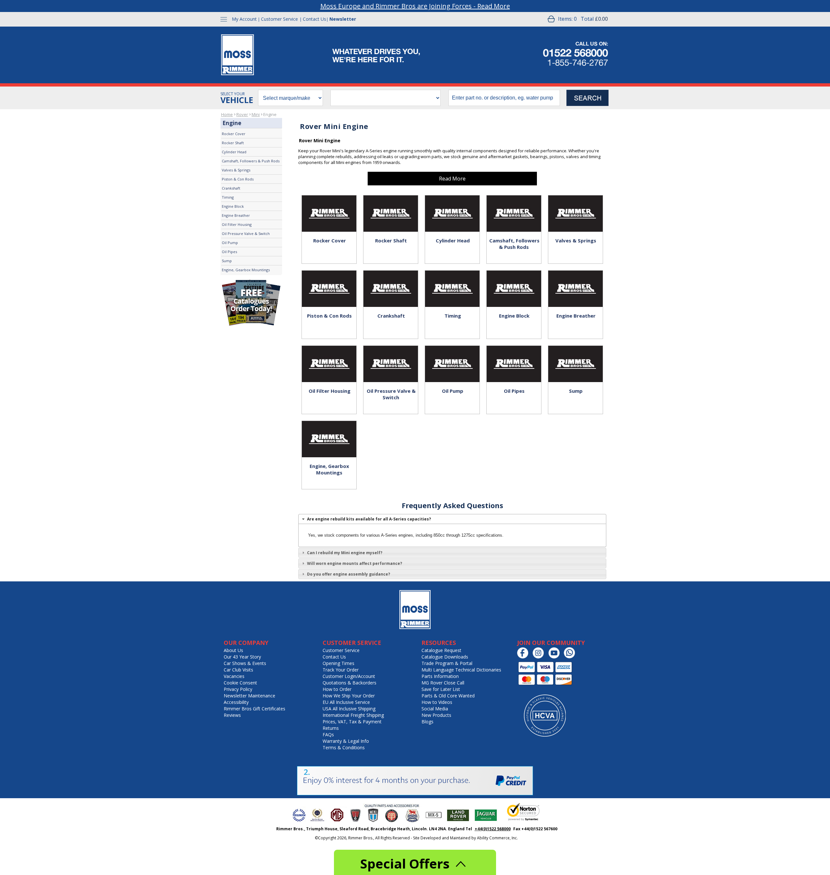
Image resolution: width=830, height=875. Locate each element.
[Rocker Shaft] (390, 206)
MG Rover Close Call (442, 683)
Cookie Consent (240, 683)
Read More (452, 178)
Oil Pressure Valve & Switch (246, 233)
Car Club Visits (238, 670)
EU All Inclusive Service (346, 702)
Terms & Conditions (344, 747)
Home (227, 114)
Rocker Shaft (233, 142)
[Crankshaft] (390, 282)
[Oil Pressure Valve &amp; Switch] (390, 357)
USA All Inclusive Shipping (349, 709)
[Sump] (575, 357)
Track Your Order (341, 670)
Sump (227, 260)
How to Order (337, 689)
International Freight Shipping (353, 715)
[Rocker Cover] (329, 206)
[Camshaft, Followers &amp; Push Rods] (514, 206)
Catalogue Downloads (444, 657)
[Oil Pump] (452, 357)
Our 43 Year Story (242, 657)
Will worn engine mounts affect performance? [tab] (354, 563)
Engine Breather (236, 215)
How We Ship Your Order (349, 696)
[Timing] (452, 282)
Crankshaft (231, 188)
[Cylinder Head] (452, 206)
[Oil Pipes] (514, 357)
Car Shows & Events (245, 663)
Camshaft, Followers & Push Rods (250, 160)
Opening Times (338, 663)
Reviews (232, 715)
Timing (228, 197)
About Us (233, 650)
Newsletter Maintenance (249, 696)
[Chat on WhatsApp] (571, 657)
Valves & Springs (236, 170)
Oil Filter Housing (237, 224)
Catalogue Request (441, 650)
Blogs (427, 721)
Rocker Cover (233, 133)
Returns (331, 728)
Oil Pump (230, 242)
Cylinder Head (234, 151)
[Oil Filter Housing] (329, 357)
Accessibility (236, 702)
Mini (256, 114)
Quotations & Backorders (349, 683)
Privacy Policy (238, 689)
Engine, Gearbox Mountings (246, 269)
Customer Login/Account (349, 676)
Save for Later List (440, 689)
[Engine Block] (514, 282)
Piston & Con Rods (238, 179)
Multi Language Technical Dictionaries (461, 670)
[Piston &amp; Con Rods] (329, 282)
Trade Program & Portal (446, 663)
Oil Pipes (229, 251)
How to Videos (436, 702)
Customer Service (279, 19)
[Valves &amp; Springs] (575, 206)
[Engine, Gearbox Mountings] (329, 432)
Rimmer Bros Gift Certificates (254, 709)
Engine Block (233, 206)
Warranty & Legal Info (346, 741)
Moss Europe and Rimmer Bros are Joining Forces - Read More (415, 6)
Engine (270, 114)
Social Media (434, 709)
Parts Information (440, 676)
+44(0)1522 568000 (493, 829)
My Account (244, 19)
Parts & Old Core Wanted (448, 696)
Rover (242, 114)
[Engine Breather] (575, 282)
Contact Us (314, 19)
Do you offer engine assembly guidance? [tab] (348, 574)
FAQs (328, 734)
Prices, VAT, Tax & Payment (352, 721)
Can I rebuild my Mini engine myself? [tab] (344, 552)
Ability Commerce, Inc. (497, 838)
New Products (436, 715)
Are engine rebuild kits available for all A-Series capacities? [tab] (369, 519)
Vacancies (234, 676)
